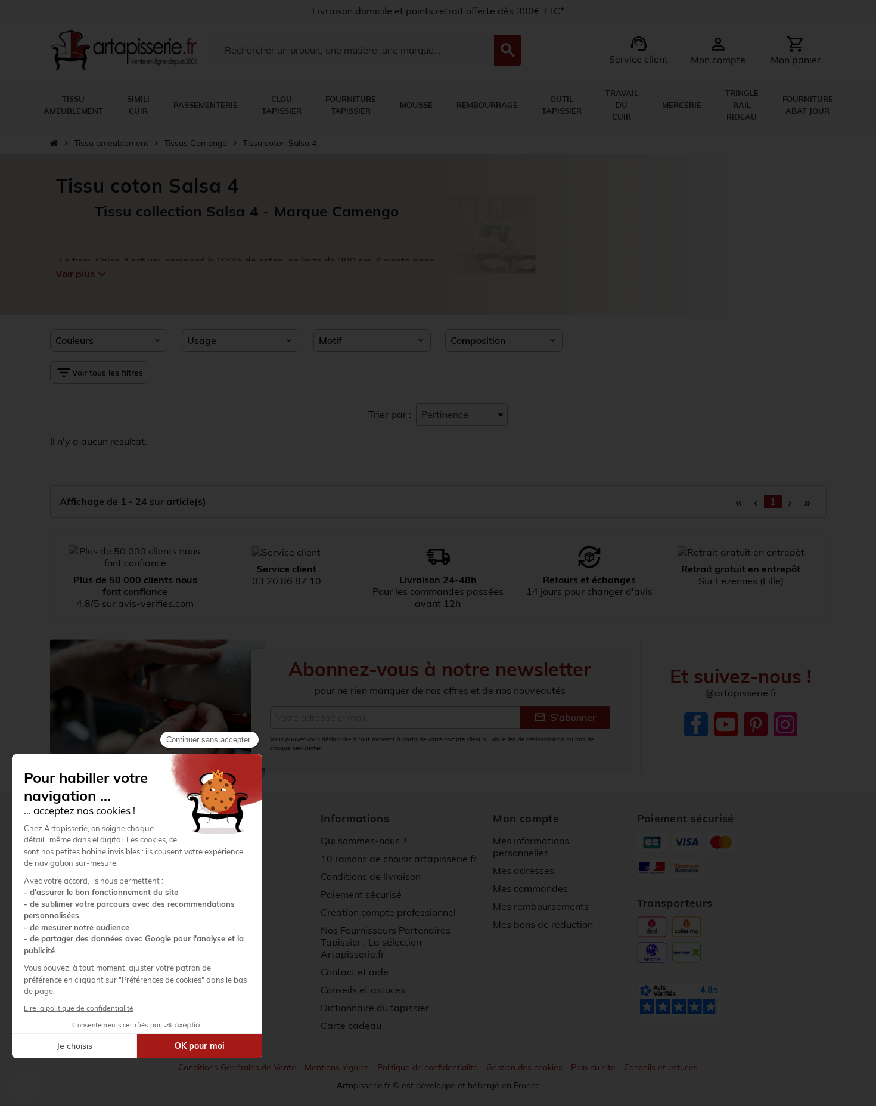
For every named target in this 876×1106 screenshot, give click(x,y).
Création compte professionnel (388, 912)
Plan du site (593, 1067)
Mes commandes (530, 888)
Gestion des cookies (524, 1067)
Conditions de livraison (371, 876)
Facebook (696, 724)
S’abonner (565, 717)
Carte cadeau (351, 1025)
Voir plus (81, 274)
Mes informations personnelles (531, 847)
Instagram (785, 724)
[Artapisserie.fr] (124, 49)
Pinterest (756, 724)
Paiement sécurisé (361, 894)
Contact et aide (355, 972)
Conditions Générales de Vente (237, 1067)
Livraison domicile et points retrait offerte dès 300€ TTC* (438, 11)
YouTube (726, 724)
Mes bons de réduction (543, 924)
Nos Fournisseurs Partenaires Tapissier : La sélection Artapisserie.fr (386, 942)
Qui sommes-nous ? (363, 841)
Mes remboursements (541, 906)
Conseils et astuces (363, 990)
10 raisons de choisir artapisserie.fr (399, 859)
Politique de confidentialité (427, 1067)
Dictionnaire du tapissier (375, 1008)
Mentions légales (337, 1067)
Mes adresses (523, 870)
